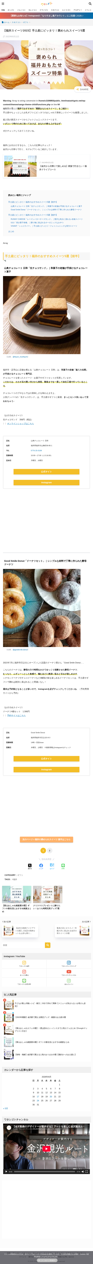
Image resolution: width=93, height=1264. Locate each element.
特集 (3, 10)
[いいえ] (90, 1257)
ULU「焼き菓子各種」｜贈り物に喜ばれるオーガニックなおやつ (37, 222)
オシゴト (11, 10)
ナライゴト (44, 10)
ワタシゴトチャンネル (69, 975)
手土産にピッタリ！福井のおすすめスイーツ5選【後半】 (33, 215)
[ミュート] (83, 1171)
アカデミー (78, 10)
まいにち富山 (24, 975)
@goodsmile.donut (20, 650)
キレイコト (32, 10)
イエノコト (21, 10)
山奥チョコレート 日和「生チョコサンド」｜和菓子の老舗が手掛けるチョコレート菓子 (46, 206)
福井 (15, 879)
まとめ (11, 231)
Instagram (46, 482)
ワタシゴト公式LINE (24, 984)
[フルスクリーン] (86, 1171)
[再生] (6, 1171)
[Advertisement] (46, 1209)
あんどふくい (69, 984)
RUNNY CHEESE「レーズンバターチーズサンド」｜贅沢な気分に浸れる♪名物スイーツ (47, 219)
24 (38, 1101)
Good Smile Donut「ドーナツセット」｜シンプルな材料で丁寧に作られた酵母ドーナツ (46, 210)
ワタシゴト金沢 (24, 966)
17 (38, 1096)
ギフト (20, 875)
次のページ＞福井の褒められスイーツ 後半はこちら (46, 839)
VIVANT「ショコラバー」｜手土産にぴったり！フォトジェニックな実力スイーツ (44, 226)
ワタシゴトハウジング (69, 966)
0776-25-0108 (36, 451)
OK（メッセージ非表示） (47, 1260)
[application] (46, 1149)
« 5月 (5, 1108)
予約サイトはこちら (16, 715)
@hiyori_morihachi (20, 357)
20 (51, 1096)
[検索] (47, 945)
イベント (88, 10)
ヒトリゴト (66, 10)
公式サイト (46, 471)
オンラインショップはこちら (20, 423)
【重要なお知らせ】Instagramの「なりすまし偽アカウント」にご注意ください (46, 16)
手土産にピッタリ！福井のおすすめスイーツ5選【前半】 (33, 202)
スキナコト (55, 10)
